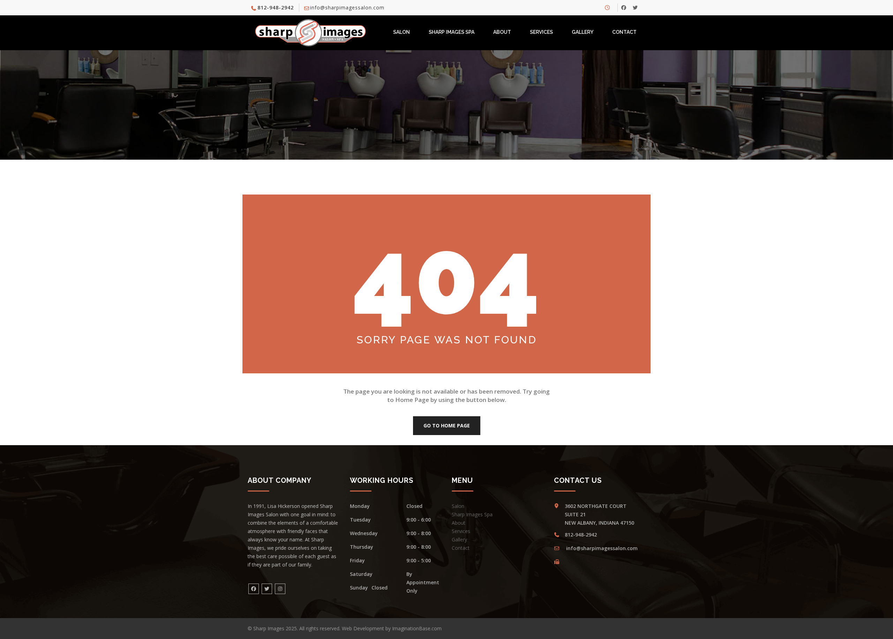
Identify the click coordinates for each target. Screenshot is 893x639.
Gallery (582, 32)
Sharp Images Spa (451, 32)
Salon (401, 32)
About (502, 32)
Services (541, 32)
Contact (624, 32)
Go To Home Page (446, 425)
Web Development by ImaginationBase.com (392, 628)
